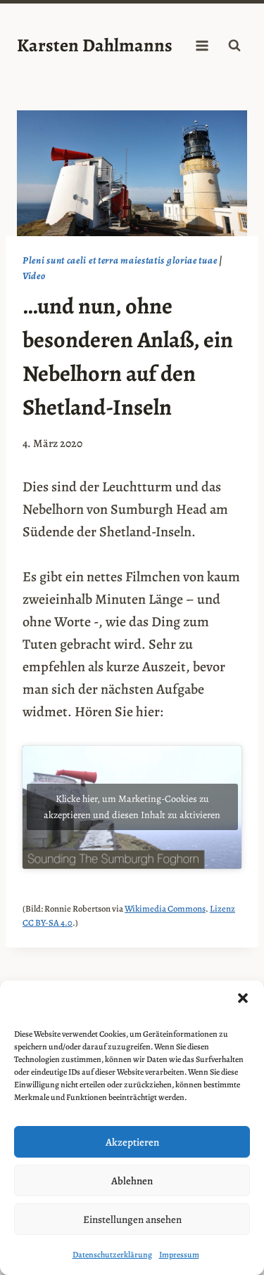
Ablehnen (132, 1181)
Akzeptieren (132, 1142)
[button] (243, 998)
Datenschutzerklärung (112, 1254)
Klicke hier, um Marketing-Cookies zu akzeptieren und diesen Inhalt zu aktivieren (132, 807)
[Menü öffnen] (202, 45)
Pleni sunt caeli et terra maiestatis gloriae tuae (120, 260)
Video (34, 276)
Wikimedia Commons (165, 908)
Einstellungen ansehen (132, 1219)
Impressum (179, 1254)
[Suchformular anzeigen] (234, 45)
